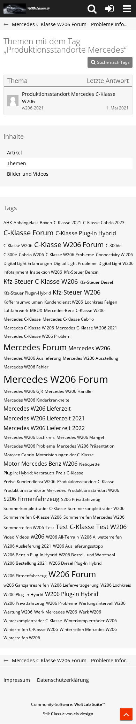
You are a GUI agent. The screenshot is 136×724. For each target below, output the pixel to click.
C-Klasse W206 (17, 246)
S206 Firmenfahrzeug (31, 499)
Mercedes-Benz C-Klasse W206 (74, 310)
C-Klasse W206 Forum (69, 244)
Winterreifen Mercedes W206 (88, 629)
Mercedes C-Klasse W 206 (28, 328)
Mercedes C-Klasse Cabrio (68, 319)
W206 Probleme (61, 603)
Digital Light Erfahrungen (27, 263)
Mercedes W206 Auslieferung (32, 358)
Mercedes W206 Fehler (25, 367)
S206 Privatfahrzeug (80, 499)
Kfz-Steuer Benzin (81, 272)
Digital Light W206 (116, 263)
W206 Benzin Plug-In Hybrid (30, 555)
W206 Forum (72, 574)
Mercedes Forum (35, 347)
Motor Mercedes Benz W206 (40, 463)
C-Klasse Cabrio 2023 (103, 223)
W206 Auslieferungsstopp (78, 546)
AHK (7, 223)
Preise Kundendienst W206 (29, 482)
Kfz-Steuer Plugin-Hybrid (27, 293)
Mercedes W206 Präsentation (85, 446)
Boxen (46, 223)
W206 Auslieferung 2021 (27, 546)
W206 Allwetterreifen (101, 537)
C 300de (114, 246)
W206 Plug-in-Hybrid (23, 594)
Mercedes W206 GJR (23, 391)
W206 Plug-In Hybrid (71, 594)
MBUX (36, 310)
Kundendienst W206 (63, 302)
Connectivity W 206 (114, 255)
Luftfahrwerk (15, 310)
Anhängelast (26, 223)
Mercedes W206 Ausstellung (90, 358)
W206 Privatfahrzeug (23, 603)
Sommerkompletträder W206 (96, 508)
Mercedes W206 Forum (55, 379)
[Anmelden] (109, 9)
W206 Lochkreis (115, 585)
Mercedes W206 (89, 348)
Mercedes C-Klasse (22, 319)
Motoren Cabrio (18, 455)
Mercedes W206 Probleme (29, 446)
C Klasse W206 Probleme (70, 255)
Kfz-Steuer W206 (76, 292)
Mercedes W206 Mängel (80, 437)
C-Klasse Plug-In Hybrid (85, 233)
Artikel (14, 152)
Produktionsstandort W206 (93, 490)
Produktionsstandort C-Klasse (85, 482)
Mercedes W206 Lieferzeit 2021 (44, 418)
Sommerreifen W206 (23, 528)
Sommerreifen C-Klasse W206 (32, 517)
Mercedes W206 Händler (69, 391)
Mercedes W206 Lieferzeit (37, 408)
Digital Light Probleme (75, 263)
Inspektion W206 (46, 272)
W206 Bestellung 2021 (25, 563)
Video (8, 537)
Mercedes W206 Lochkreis (29, 437)
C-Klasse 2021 (67, 223)
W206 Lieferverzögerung (75, 585)
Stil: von (68, 714)
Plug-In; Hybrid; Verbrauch (28, 473)
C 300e (10, 255)
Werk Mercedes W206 (55, 612)
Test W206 (111, 527)
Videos (22, 537)
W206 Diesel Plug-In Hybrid (75, 563)
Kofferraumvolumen (23, 302)
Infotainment (15, 272)
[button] (92, 9)
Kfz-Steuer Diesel (96, 282)
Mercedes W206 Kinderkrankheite (36, 400)
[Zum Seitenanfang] (126, 714)
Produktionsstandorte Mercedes (34, 490)
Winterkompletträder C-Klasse (32, 621)
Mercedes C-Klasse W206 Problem (36, 336)
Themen (16, 163)
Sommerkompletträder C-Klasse (34, 508)
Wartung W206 (17, 612)
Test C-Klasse (75, 527)
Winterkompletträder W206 (90, 621)
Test (50, 528)
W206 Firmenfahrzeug (25, 576)
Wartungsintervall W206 (102, 603)
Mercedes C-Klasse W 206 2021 (86, 328)
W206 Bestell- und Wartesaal (87, 555)
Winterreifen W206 (21, 638)
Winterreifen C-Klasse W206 (30, 629)
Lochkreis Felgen (101, 302)
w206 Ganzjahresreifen (26, 585)
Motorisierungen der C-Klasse (65, 455)
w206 (37, 536)
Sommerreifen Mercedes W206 (93, 517)
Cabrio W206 (31, 255)
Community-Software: (68, 704)
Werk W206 (90, 612)
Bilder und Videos (27, 173)
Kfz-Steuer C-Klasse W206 (40, 281)
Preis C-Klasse (69, 473)
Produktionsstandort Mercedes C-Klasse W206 (68, 98)
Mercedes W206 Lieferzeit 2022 (44, 428)
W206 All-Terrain (62, 537)
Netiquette (89, 464)
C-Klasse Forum (28, 232)
